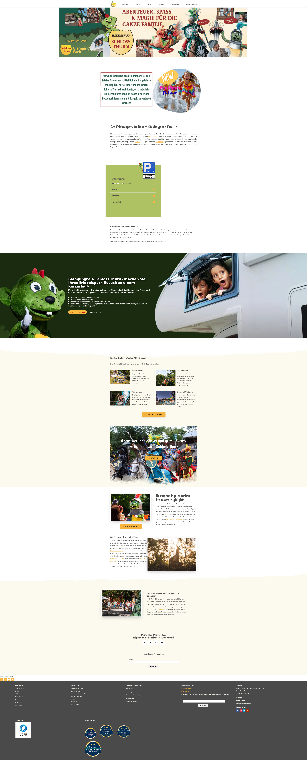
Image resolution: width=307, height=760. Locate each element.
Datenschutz (18, 700)
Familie (150, 4)
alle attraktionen (153, 414)
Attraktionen (153, 136)
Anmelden (153, 666)
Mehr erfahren (95, 312)
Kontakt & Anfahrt (75, 691)
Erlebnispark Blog (186, 688)
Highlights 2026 (130, 526)
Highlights (159, 142)
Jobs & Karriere (19, 688)
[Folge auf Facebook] (144, 642)
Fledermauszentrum (116, 551)
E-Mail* (131, 659)
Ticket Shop (74, 701)
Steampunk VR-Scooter (185, 392)
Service (161, 4)
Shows (137, 142)
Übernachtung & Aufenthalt (78, 694)
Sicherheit (73, 699)
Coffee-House (161, 609)
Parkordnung (18, 705)
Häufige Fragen (75, 704)
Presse (17, 691)
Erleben (138, 4)
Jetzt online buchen (77, 312)
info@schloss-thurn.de (243, 703)
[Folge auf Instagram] (156, 642)
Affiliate (17, 694)
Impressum (18, 702)
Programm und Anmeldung (133, 694)
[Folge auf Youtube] (162, 642)
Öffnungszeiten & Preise (77, 688)
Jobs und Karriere (191, 4)
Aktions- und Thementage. (174, 519)
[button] (1, 679)
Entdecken (125, 4)
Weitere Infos (129, 688)
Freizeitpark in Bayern (117, 558)
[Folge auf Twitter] (150, 642)
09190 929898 (240, 700)
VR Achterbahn (182, 371)
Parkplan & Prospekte (76, 696)
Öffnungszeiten (118, 183)
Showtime (153, 458)
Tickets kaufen (175, 4)
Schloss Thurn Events (131, 701)
